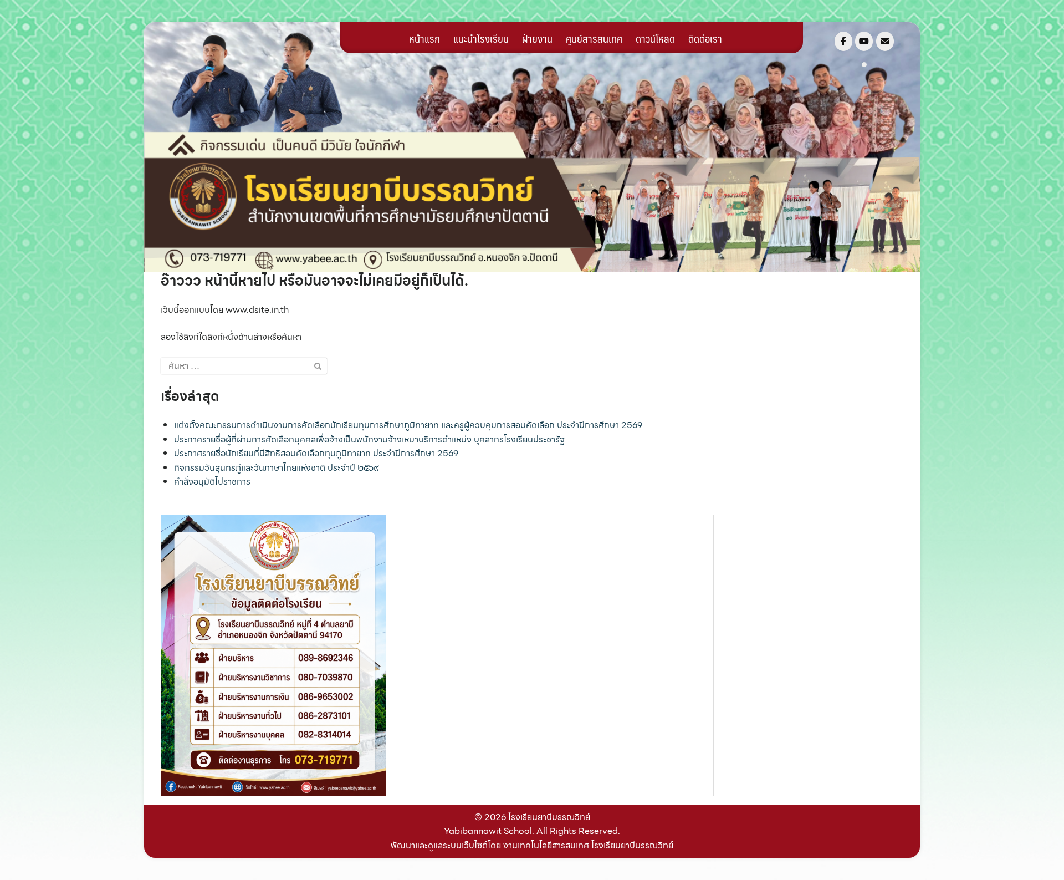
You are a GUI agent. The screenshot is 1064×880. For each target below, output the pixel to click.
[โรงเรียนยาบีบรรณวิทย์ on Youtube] (864, 41)
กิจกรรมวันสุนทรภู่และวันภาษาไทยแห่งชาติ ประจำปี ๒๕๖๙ (276, 468)
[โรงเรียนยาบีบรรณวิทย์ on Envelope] (885, 41)
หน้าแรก (424, 38)
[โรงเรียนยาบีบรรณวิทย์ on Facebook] (843, 41)
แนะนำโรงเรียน (481, 38)
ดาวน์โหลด (655, 38)
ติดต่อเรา (705, 38)
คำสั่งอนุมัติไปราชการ (212, 482)
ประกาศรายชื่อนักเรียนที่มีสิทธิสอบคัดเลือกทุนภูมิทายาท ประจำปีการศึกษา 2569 (316, 453)
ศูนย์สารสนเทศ (594, 38)
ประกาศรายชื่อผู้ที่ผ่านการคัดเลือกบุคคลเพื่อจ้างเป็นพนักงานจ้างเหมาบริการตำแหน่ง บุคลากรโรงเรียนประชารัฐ (369, 439)
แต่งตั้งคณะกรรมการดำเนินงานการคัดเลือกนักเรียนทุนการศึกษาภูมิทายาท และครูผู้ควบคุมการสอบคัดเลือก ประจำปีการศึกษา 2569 (408, 425)
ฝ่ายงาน (537, 38)
